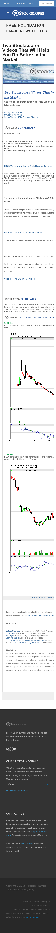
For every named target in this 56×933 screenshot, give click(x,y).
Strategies (10, 636)
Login (32, 4)
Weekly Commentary (13, 113)
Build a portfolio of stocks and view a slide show (26, 640)
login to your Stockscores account (41, 615)
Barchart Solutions (32, 917)
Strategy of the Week (13, 115)
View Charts (44, 909)
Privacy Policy (27, 889)
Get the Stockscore (14, 631)
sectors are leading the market (28, 643)
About (7, 4)
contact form (27, 843)
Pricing (21, 4)
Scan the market (12, 638)
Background (11, 633)
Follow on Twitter (39, 597)
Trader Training (40, 901)
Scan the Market (39, 905)
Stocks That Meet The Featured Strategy (21, 117)
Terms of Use (12, 889)
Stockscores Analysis (23, 909)
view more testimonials (17, 790)
